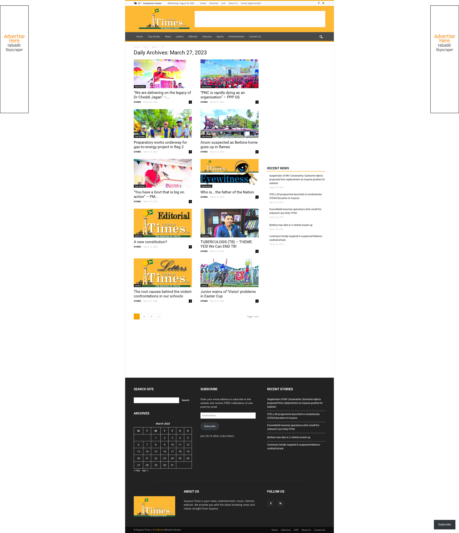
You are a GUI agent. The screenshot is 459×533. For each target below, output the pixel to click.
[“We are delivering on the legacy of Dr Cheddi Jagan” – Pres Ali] (163, 73)
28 (147, 465)
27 (138, 465)
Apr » (145, 470)
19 (187, 451)
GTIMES (137, 102)
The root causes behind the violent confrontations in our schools (162, 293)
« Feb (137, 470)
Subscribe (210, 426)
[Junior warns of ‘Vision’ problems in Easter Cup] (229, 272)
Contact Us (255, 36)
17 (172, 451)
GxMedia (159, 529)
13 (138, 451)
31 (172, 465)
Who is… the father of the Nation (227, 192)
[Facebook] (319, 3)
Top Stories (154, 36)
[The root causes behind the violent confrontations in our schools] (163, 272)
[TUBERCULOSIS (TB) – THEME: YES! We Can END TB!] (229, 223)
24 (172, 458)
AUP (223, 3)
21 (147, 458)
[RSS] (323, 3)
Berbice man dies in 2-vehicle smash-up (291, 225)
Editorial (192, 36)
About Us (233, 3)
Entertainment (236, 36)
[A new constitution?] (163, 223)
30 (164, 465)
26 (187, 458)
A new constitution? (150, 242)
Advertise (213, 3)
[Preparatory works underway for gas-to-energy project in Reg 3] (163, 123)
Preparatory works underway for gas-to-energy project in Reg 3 (160, 144)
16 (164, 451)
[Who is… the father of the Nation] (229, 173)
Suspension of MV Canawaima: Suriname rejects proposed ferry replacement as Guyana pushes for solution (297, 179)
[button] (321, 37)
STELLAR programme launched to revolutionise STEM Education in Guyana (295, 196)
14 (147, 451)
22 (155, 458)
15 (155, 451)
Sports (220, 36)
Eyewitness (206, 186)
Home (203, 3)
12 (187, 444)
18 (180, 451)
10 (172, 444)
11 (180, 444)
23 (164, 458)
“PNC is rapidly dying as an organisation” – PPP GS (222, 95)
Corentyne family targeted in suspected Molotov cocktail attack (295, 238)
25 (180, 458)
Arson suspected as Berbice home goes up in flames (229, 144)
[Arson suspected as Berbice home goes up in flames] (229, 123)
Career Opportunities (251, 3)
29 (155, 465)
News (168, 36)
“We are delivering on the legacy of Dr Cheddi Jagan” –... (162, 95)
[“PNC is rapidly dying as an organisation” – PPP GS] (229, 73)
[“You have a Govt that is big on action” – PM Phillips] (163, 173)
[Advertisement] (260, 19)
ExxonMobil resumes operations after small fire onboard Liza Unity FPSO (295, 211)
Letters (179, 36)
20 (138, 458)
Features (207, 36)
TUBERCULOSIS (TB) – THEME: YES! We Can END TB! (226, 244)
